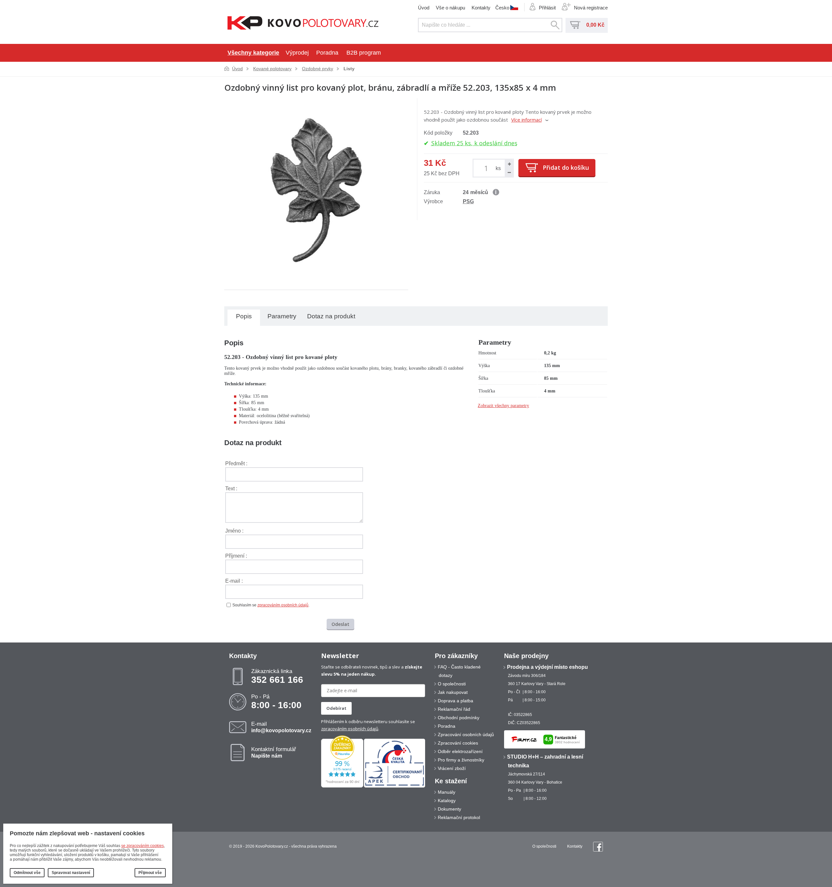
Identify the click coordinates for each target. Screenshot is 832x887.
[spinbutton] (487, 168)
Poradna (327, 52)
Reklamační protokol (459, 817)
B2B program (363, 52)
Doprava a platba (455, 700)
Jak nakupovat (453, 692)
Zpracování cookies (458, 743)
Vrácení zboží (452, 768)
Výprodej (297, 52)
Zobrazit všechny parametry (503, 405)
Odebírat (336, 708)
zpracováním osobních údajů (282, 605)
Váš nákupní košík (575, 25)
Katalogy (447, 800)
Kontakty (481, 7)
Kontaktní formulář (273, 752)
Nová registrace (591, 7)
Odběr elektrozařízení (460, 751)
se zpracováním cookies (142, 845)
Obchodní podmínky (458, 717)
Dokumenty (449, 809)
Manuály (446, 792)
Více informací (526, 119)
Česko (502, 7)
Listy (349, 68)
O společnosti (452, 683)
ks (498, 168)
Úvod (423, 7)
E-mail (281, 727)
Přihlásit (547, 7)
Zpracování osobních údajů (466, 734)
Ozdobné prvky (317, 68)
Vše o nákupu (450, 7)
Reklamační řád (454, 709)
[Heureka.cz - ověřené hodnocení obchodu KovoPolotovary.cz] (342, 786)
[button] (509, 164)
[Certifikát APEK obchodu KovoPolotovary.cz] (394, 786)
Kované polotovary (272, 68)
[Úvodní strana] (303, 23)
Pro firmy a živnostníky (461, 759)
